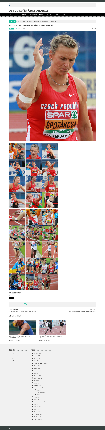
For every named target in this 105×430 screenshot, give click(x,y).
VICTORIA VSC (37, 414)
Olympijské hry (37, 388)
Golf (35, 373)
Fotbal (11, 14)
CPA (16, 28)
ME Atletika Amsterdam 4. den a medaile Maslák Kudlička (22, 311)
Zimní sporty (37, 419)
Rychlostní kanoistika (39, 402)
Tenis (35, 409)
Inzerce (13, 358)
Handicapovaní (33, 14)
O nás (13, 353)
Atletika (24, 14)
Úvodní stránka (21, 21)
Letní (38, 390)
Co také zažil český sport (39, 363)
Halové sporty (37, 375)
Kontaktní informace (16, 356)
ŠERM (35, 404)
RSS (13, 361)
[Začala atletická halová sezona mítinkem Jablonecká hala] (22, 327)
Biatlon (41, 14)
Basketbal (36, 358)
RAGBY (35, 399)
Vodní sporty (37, 417)
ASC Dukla (63, 14)
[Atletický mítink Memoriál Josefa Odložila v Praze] (52, 327)
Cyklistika (49, 14)
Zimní (38, 394)
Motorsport (36, 385)
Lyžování (36, 383)
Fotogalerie (36, 370)
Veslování (36, 412)
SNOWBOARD (37, 407)
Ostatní (56, 14)
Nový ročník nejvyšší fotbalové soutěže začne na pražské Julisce (81, 311)
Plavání (41, 392)
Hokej (17, 14)
